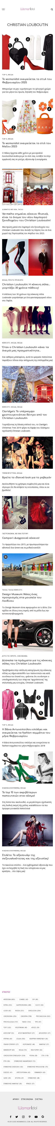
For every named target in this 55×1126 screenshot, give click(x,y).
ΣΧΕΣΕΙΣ (8, 1072)
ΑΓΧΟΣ (35, 1027)
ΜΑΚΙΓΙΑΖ (44, 1044)
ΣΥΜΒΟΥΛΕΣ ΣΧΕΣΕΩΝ (13, 1067)
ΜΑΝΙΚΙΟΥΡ (9, 1050)
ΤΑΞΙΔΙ (20, 209)
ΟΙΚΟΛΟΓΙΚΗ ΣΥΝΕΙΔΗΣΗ (14, 1056)
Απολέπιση (44, 1033)
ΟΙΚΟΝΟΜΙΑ (22, 656)
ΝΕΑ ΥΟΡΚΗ (36, 1050)
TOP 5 (7, 1027)
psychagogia (43, 1016)
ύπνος (30, 1084)
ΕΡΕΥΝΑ (8, 1039)
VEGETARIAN (21, 1027)
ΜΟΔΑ (10, 75)
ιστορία (19, 1078)
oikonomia (10, 1016)
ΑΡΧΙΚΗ (16, 1099)
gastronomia (23, 1005)
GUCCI (39, 1005)
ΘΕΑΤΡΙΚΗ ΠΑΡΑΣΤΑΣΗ (38, 1039)
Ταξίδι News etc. (15, 590)
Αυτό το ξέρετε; (9, 656)
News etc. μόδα (9, 343)
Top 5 (4, 75)
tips (38, 1022)
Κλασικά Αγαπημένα (10, 788)
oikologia (34, 1011)
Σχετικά (38, 1099)
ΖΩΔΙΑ (20, 1039)
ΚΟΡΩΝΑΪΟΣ (29, 1044)
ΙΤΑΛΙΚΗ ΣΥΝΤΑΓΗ (11, 1044)
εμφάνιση (40, 1072)
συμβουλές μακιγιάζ (13, 1084)
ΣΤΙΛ (45, 1056)
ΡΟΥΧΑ (33, 1056)
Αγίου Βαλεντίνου (26, 1033)
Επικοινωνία (27, 1099)
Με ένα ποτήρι (21, 533)
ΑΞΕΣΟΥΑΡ (9, 1033)
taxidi (26, 1022)
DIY (35, 999)
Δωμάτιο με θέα (9, 209)
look (7, 1011)
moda (19, 1011)
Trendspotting (9, 473)
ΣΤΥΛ (7, 1061)
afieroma (9, 999)
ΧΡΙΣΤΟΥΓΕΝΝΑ (23, 1072)
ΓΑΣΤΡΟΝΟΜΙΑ (8, 533)
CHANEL (23, 999)
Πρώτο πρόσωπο (15, 280)
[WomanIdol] (27, 9)
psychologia (11, 1022)
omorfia (26, 1016)
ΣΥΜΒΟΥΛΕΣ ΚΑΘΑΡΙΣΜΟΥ (24, 1061)
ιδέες (7, 1078)
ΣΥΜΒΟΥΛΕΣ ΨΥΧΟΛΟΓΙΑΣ (37, 1067)
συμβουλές (33, 1078)
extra (8, 1005)
